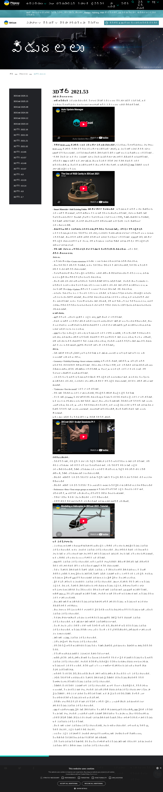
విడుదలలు (23, 74)
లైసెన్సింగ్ (98, 3)
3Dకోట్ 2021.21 (21, 141)
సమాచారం (31, 22)
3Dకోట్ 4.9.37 (20, 169)
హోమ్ (11, 74)
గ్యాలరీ (83, 3)
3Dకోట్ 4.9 (19, 174)
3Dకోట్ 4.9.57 (20, 157)
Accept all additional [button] (69, 783)
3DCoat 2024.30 (21, 113)
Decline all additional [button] (94, 783)
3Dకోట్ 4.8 (19, 191)
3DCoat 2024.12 (21, 118)
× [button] (160, 768)
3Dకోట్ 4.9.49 (20, 163)
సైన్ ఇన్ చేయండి (140, 5)
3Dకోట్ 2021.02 (21, 146)
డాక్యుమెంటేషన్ (66, 3)
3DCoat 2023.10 (21, 124)
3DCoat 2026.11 (21, 96)
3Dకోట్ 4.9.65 (20, 152)
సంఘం (51, 3)
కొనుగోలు (93, 22)
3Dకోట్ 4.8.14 (20, 186)
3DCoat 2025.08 (21, 107)
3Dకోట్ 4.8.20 (20, 180)
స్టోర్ (125, 3)
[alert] (81, 778)
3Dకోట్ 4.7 (19, 197)
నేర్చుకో (48, 22)
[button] (81, 788)
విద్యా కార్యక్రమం (72, 22)
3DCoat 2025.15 (21, 101)
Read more (93, 774)
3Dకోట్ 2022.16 (21, 129)
